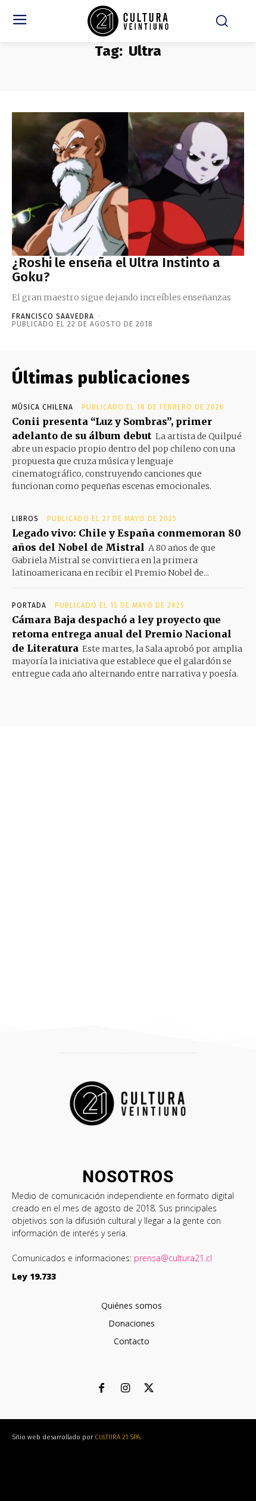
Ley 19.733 (34, 1276)
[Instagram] (125, 1389)
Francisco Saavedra (53, 316)
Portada (29, 605)
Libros (25, 518)
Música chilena (42, 407)
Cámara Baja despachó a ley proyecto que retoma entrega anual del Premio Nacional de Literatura (122, 634)
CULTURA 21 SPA (117, 1437)
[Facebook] (101, 1389)
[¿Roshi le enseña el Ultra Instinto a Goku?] (128, 184)
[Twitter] (149, 1389)
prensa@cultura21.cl (173, 1258)
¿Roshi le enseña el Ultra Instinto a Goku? (116, 270)
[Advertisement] (128, 860)
